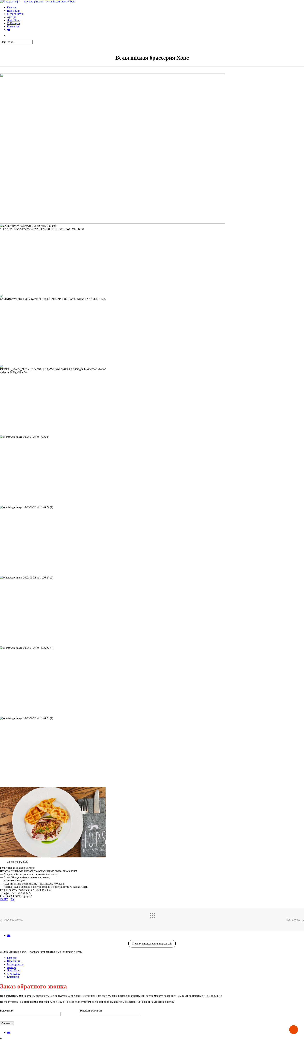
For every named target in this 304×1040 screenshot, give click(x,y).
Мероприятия (15, 13)
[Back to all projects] (155, 918)
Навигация (13, 10)
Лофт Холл (13, 20)
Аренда (11, 16)
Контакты (13, 26)
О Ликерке (13, 23)
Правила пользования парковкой (152, 943)
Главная (12, 7)
